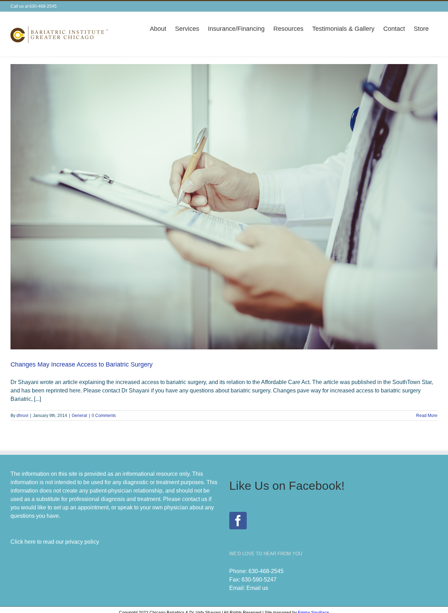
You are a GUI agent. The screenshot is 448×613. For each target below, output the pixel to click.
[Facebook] (238, 520)
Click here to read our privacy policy (54, 542)
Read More (427, 415)
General (79, 415)
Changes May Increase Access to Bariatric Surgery (81, 364)
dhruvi (22, 415)
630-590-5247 (258, 580)
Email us (257, 588)
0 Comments (104, 415)
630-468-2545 (266, 571)
